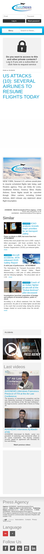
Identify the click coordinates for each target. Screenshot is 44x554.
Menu (10, 31)
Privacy (34, 519)
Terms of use (7, 521)
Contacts (28, 519)
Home (5, 70)
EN (5, 533)
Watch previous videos (22, 445)
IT (12, 533)
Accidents (12, 70)
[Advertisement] (22, 132)
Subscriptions (19, 519)
